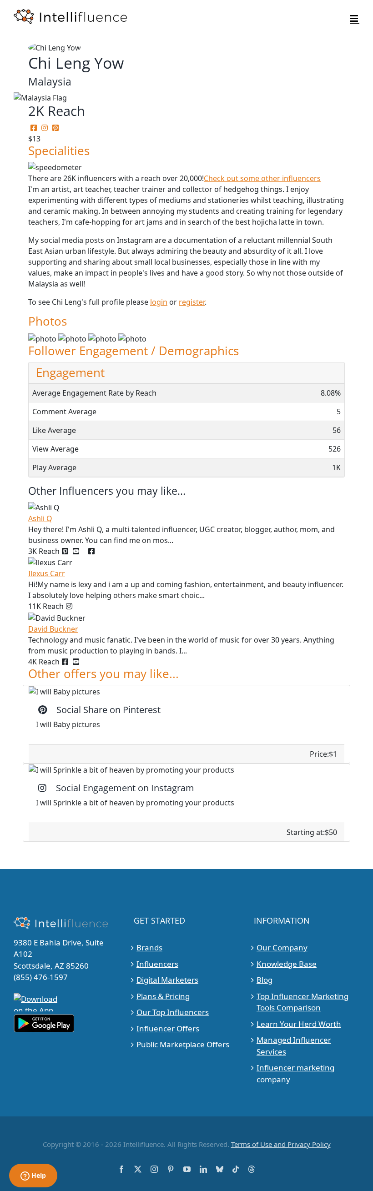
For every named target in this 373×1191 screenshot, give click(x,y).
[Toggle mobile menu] (354, 18)
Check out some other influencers (262, 178)
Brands (149, 947)
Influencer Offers (167, 1028)
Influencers (157, 964)
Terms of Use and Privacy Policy (281, 1144)
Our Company (282, 947)
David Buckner (53, 629)
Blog (264, 980)
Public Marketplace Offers (182, 1044)
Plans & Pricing (163, 996)
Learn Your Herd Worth (299, 1024)
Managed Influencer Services (294, 1046)
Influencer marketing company (295, 1073)
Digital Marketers (167, 980)
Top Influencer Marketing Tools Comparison (302, 1002)
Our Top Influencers (172, 1012)
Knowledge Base (287, 964)
